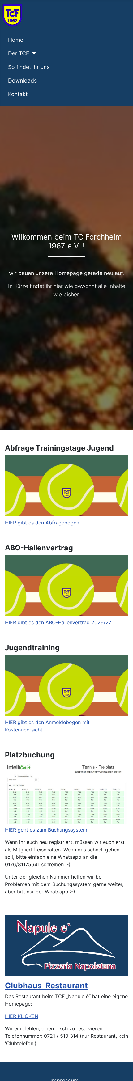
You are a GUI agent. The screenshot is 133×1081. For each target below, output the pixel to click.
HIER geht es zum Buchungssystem (46, 830)
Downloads (22, 80)
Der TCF (18, 53)
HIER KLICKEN (21, 1016)
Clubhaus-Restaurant (46, 985)
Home (15, 39)
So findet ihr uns (28, 67)
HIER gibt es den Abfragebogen (42, 522)
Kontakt (18, 94)
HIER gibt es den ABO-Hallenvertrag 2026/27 (58, 622)
